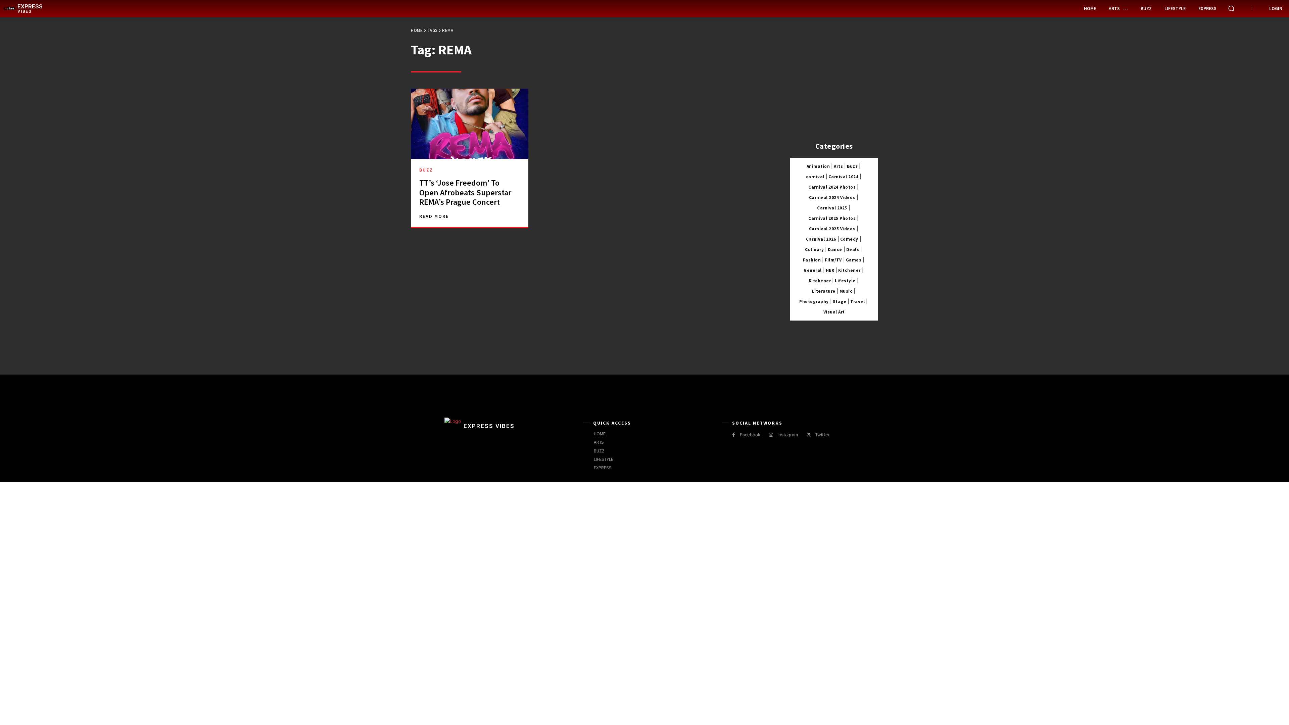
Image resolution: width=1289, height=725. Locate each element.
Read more (434, 216)
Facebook (750, 434)
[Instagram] (771, 435)
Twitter (822, 434)
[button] (1231, 8)
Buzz (426, 169)
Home (417, 30)
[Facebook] (733, 435)
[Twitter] (809, 435)
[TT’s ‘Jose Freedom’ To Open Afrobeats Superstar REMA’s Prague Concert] (469, 124)
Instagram (787, 434)
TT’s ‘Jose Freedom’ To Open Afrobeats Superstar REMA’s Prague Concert (465, 192)
